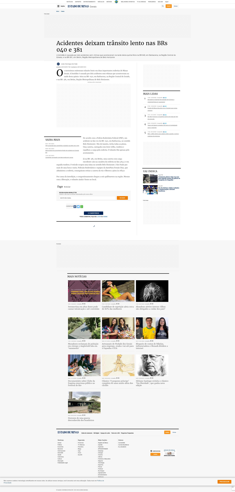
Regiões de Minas (103, 443)
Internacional (61, 451)
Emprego (100, 451)
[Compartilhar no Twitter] (78, 207)
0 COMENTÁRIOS (93, 213)
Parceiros (152, 1)
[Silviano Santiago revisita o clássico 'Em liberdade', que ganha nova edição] (152, 365)
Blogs (79, 449)
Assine (169, 6)
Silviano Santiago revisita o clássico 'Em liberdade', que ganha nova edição (152, 383)
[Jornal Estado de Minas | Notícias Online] (78, 6)
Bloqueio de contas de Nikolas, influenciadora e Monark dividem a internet (152, 346)
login (99, 216)
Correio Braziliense (123, 445)
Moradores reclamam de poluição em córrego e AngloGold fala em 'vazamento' (83, 346)
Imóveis (109, 1)
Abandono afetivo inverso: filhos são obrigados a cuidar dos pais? (151, 307)
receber (122, 198)
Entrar (176, 6)
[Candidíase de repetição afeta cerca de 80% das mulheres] (118, 291)
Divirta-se (100, 477)
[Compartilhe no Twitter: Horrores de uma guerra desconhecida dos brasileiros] (84, 415)
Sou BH (160, 1)
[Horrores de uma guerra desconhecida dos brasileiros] (84, 402)
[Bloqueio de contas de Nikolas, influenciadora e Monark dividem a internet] (152, 328)
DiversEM (60, 453)
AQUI (166, 1)
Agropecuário (102, 473)
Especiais (100, 447)
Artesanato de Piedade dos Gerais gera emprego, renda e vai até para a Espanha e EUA (118, 346)
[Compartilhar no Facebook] (74, 207)
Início (57, 11)
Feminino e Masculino (104, 459)
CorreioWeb (121, 443)
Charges (100, 453)
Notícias (70, 1)
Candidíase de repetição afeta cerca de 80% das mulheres (118, 307)
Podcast (100, 469)
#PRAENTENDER (103, 449)
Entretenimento (89, 1)
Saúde (59, 455)
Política (60, 445)
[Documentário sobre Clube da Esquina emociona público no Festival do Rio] (84, 365)
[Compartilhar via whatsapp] (81, 207)
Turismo (100, 455)
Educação (60, 461)
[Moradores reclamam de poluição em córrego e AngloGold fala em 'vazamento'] (84, 328)
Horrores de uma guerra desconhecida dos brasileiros (81, 419)
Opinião (100, 445)
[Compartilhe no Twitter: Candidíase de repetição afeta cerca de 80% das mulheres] (118, 304)
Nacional (60, 449)
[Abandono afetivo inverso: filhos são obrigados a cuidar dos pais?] (152, 291)
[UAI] (116, 1)
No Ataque (101, 471)
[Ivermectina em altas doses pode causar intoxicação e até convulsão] (84, 291)
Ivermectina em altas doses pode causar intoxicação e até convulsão (83, 307)
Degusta (100, 461)
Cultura (60, 459)
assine (105, 216)
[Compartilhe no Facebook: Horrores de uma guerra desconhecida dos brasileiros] (83, 415)
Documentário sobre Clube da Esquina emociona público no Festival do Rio (81, 383)
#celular (67, 187)
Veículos (101, 1)
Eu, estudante (122, 447)
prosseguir (224, 482)
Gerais (93, 6)
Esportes (100, 465)
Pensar (100, 467)
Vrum (79, 453)
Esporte (78, 1)
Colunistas (61, 457)
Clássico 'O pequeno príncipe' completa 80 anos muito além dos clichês (117, 383)
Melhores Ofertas (128, 1)
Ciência (100, 457)
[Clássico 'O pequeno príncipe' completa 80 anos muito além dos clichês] (118, 365)
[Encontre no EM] (163, 6)
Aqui (79, 451)
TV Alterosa (141, 1)
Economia (60, 447)
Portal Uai (81, 443)
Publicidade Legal (63, 463)
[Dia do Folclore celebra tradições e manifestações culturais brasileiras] (150, 189)
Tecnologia (101, 463)
